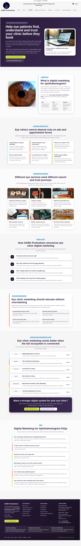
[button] (40, 10)
